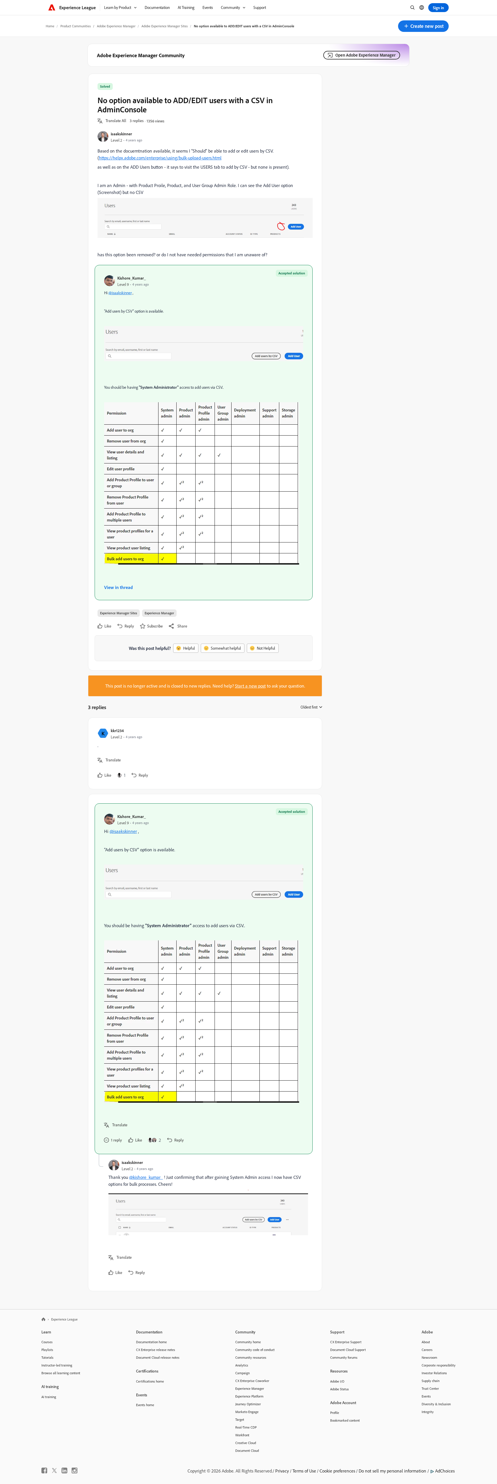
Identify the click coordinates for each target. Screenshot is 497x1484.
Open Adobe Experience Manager (365, 55)
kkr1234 (117, 730)
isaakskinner (121, 133)
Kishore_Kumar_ (131, 278)
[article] (204, 753)
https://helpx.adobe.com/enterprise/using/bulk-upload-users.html (160, 158)
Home (50, 26)
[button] (423, 26)
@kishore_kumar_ (146, 1177)
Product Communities (75, 26)
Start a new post (250, 686)
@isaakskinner (120, 292)
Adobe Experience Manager (116, 26)
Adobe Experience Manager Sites (165, 26)
